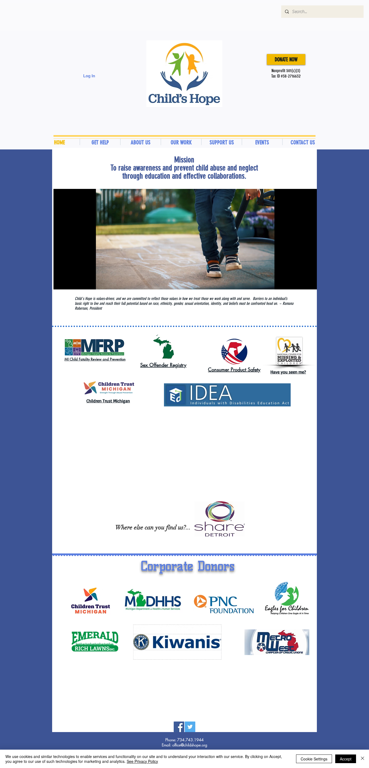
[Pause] (60, 282)
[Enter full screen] (309, 282)
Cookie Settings (314, 759)
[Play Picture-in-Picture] (300, 282)
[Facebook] (179, 727)
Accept (345, 759)
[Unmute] (69, 282)
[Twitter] (190, 727)
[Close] (362, 759)
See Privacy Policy (142, 761)
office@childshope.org (189, 744)
